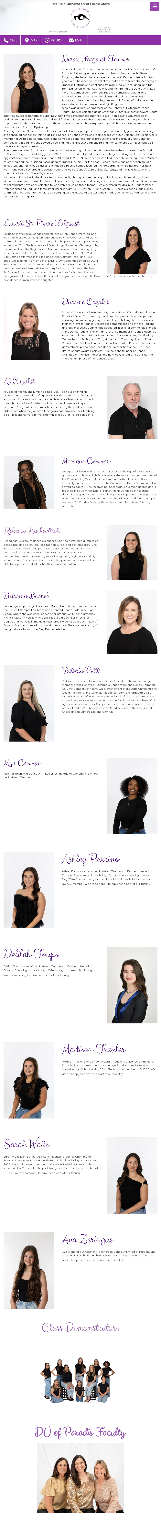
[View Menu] (154, 6)
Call (13, 40)
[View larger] (80, 1380)
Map (34, 40)
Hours (56, 40)
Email (79, 40)
